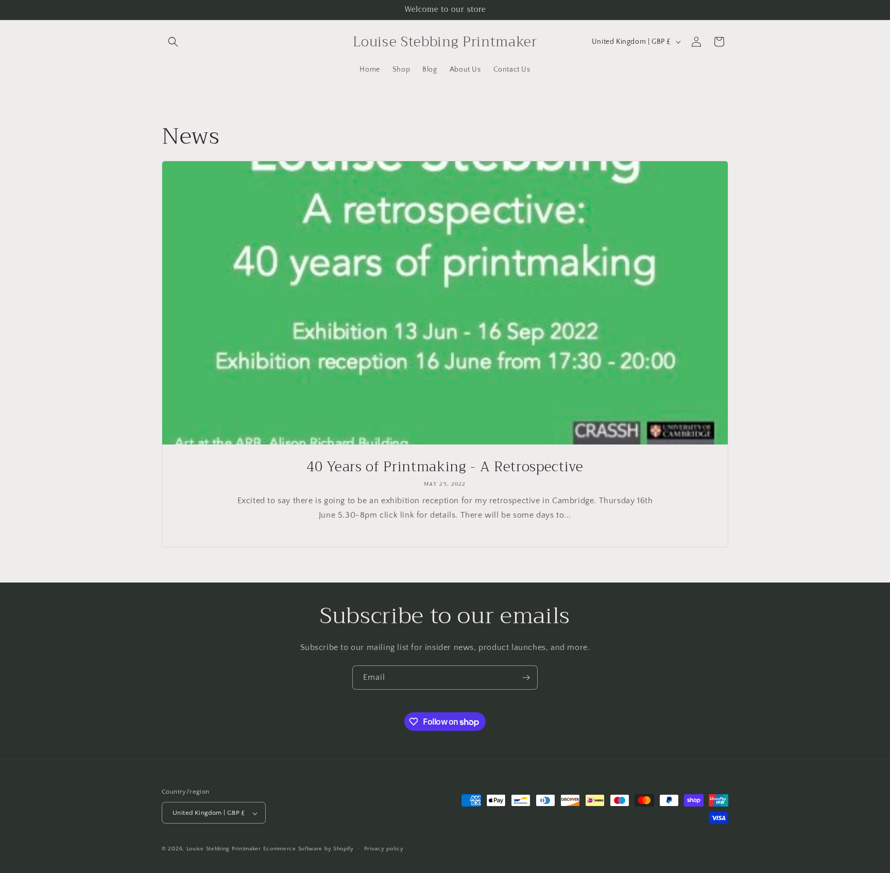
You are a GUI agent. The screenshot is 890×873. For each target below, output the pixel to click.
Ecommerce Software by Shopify (308, 849)
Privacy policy (384, 849)
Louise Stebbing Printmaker (223, 849)
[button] (173, 41)
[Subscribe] (526, 677)
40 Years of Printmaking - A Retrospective (444, 467)
